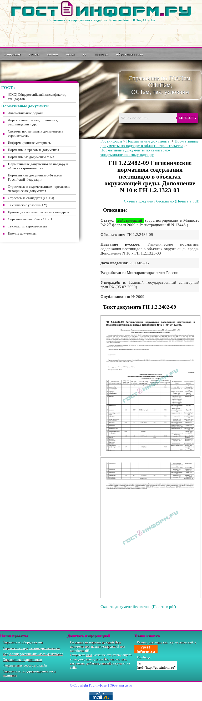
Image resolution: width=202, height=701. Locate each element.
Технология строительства (27, 226)
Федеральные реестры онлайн (25, 665)
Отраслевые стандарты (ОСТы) (31, 198)
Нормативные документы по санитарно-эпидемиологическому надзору (135, 152)
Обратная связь (129, 54)
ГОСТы (34, 54)
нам (89, 655)
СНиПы (52, 54)
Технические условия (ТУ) (27, 205)
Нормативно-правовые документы (33, 150)
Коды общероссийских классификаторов (33, 654)
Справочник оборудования (23, 642)
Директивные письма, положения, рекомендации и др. (33, 122)
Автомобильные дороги (25, 113)
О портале (12, 54)
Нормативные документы (148, 141)
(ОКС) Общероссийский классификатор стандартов (37, 97)
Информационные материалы (30, 143)
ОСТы (70, 54)
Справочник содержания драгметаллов (31, 648)
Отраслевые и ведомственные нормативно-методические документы (40, 189)
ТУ (85, 54)
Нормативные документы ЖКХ (31, 157)
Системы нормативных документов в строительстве (35, 133)
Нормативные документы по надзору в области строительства (149, 143)
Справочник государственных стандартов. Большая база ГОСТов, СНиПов (101, 20)
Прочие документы (22, 233)
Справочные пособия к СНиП (30, 219)
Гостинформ (111, 141)
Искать (187, 118)
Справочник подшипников (22, 660)
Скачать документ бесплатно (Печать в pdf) (161, 201)
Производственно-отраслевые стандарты (38, 212)
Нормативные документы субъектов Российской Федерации (35, 177)
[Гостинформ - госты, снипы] (101, 15)
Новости (101, 54)
